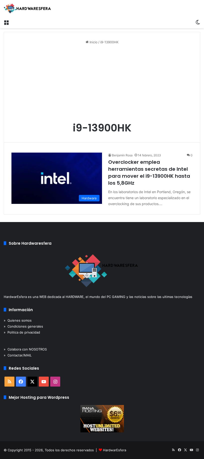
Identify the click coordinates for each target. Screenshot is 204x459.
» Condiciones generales (23, 326)
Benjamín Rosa (122, 155)
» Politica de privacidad (22, 332)
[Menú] (6, 22)
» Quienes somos (18, 320)
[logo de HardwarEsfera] (27, 8)
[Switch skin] (197, 22)
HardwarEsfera (114, 450)
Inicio (93, 42)
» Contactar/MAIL (18, 355)
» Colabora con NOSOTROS (25, 349)
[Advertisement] (102, 84)
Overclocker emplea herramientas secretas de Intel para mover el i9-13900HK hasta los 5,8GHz (149, 172)
